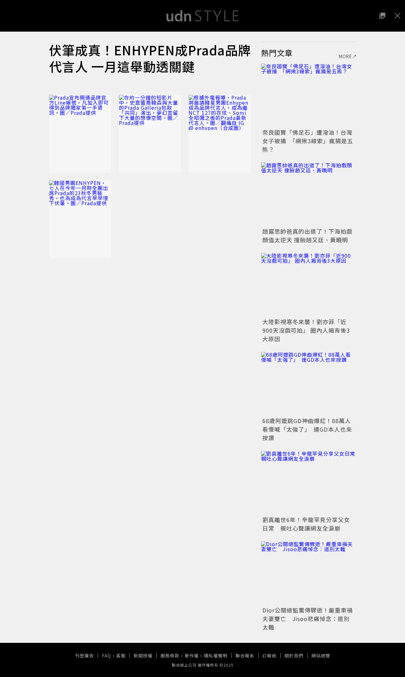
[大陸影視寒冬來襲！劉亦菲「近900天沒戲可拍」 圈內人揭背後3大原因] (308, 284)
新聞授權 (143, 655)
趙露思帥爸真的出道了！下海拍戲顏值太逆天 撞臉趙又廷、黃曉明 (307, 235)
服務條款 (169, 655)
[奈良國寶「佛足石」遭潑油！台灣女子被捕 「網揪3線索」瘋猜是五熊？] (308, 95)
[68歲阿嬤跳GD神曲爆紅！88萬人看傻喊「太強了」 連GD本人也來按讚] (308, 383)
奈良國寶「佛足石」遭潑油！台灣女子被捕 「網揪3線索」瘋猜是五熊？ (307, 140)
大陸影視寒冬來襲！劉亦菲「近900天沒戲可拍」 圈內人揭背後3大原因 (306, 330)
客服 (121, 655)
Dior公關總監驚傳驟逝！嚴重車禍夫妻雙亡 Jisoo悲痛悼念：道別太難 (307, 618)
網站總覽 (320, 655)
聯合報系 (244, 655)
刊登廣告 (84, 655)
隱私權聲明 (215, 655)
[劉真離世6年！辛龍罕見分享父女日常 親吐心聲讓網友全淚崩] (308, 482)
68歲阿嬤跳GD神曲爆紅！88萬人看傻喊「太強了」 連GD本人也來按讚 (307, 429)
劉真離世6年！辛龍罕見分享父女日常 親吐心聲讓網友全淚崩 (306, 523)
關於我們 (293, 655)
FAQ (106, 655)
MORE (345, 56)
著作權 (191, 655)
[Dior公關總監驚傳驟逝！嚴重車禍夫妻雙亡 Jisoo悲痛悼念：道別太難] (308, 573)
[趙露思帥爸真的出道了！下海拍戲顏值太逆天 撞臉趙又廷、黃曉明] (308, 194)
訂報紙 (269, 655)
